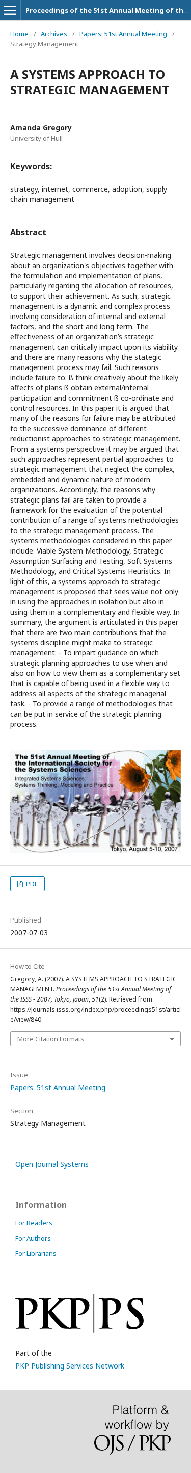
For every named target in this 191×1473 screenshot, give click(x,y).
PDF (31, 883)
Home (19, 33)
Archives (54, 33)
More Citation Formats (50, 1038)
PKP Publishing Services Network (69, 1366)
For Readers (33, 1222)
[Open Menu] (10, 10)
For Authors (33, 1238)
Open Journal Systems (52, 1164)
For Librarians (36, 1253)
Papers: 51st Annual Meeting (123, 33)
